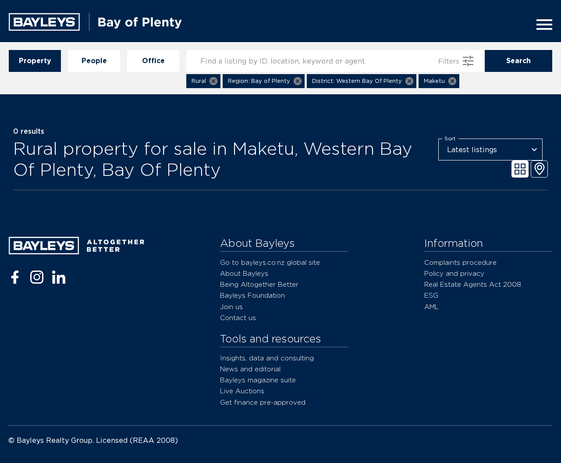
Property (35, 61)
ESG (431, 295)
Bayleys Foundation (252, 295)
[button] (203, 81)
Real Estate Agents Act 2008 (472, 284)
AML (431, 307)
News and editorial (250, 369)
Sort (450, 138)
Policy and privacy (454, 273)
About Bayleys (244, 273)
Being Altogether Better (259, 284)
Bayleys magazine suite (258, 380)
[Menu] (542, 24)
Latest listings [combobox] (472, 150)
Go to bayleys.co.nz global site (270, 262)
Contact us (238, 317)
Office (153, 61)
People (94, 61)
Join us (231, 307)
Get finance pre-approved (262, 402)
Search (518, 61)
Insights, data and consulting (267, 358)
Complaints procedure (460, 262)
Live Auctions (242, 391)
